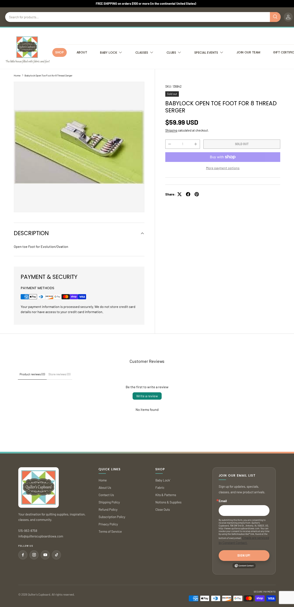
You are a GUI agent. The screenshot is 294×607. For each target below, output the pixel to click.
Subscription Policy (112, 517)
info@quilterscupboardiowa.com (40, 536)
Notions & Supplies (168, 502)
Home (17, 75)
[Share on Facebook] (188, 194)
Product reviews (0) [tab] (32, 374)
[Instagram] (34, 554)
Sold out (242, 144)
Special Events (206, 52)
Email (223, 501)
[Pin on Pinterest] (196, 194)
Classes (141, 52)
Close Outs (162, 509)
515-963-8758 (27, 530)
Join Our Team (248, 52)
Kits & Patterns (165, 495)
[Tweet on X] (179, 194)
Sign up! (244, 555)
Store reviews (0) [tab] (59, 374)
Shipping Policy (109, 502)
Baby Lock (108, 52)
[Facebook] (22, 554)
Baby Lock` (163, 480)
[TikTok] (56, 554)
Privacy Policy (108, 524)
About (82, 52)
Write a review (147, 396)
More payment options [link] (223, 168)
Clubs (171, 52)
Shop (59, 52)
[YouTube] (45, 554)
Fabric (159, 487)
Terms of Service (110, 531)
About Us (105, 487)
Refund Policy (108, 509)
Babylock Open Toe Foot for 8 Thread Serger (48, 75)
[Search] (275, 17)
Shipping (171, 130)
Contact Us (106, 495)
